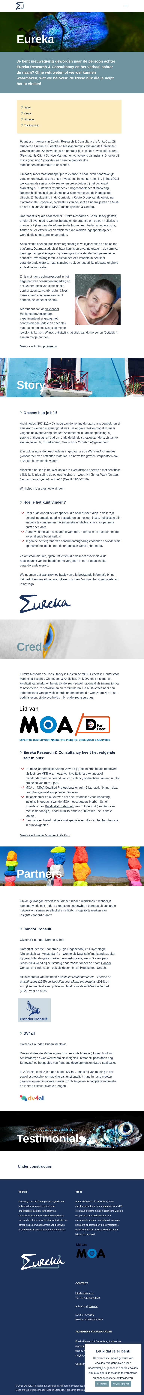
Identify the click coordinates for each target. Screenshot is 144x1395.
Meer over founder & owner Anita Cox (45, 835)
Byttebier (110, 332)
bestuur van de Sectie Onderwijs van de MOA (88, 202)
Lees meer (102, 1384)
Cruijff (68, 479)
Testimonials (31, 125)
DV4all (70, 1071)
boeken (30, 815)
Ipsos (23, 160)
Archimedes (28, 423)
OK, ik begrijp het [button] (121, 1384)
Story (27, 107)
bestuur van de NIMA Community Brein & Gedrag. (62, 206)
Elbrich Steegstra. (56, 1390)
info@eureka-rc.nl (84, 1293)
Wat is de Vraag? (37, 811)
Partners (29, 119)
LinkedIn (51, 346)
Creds (28, 113)
